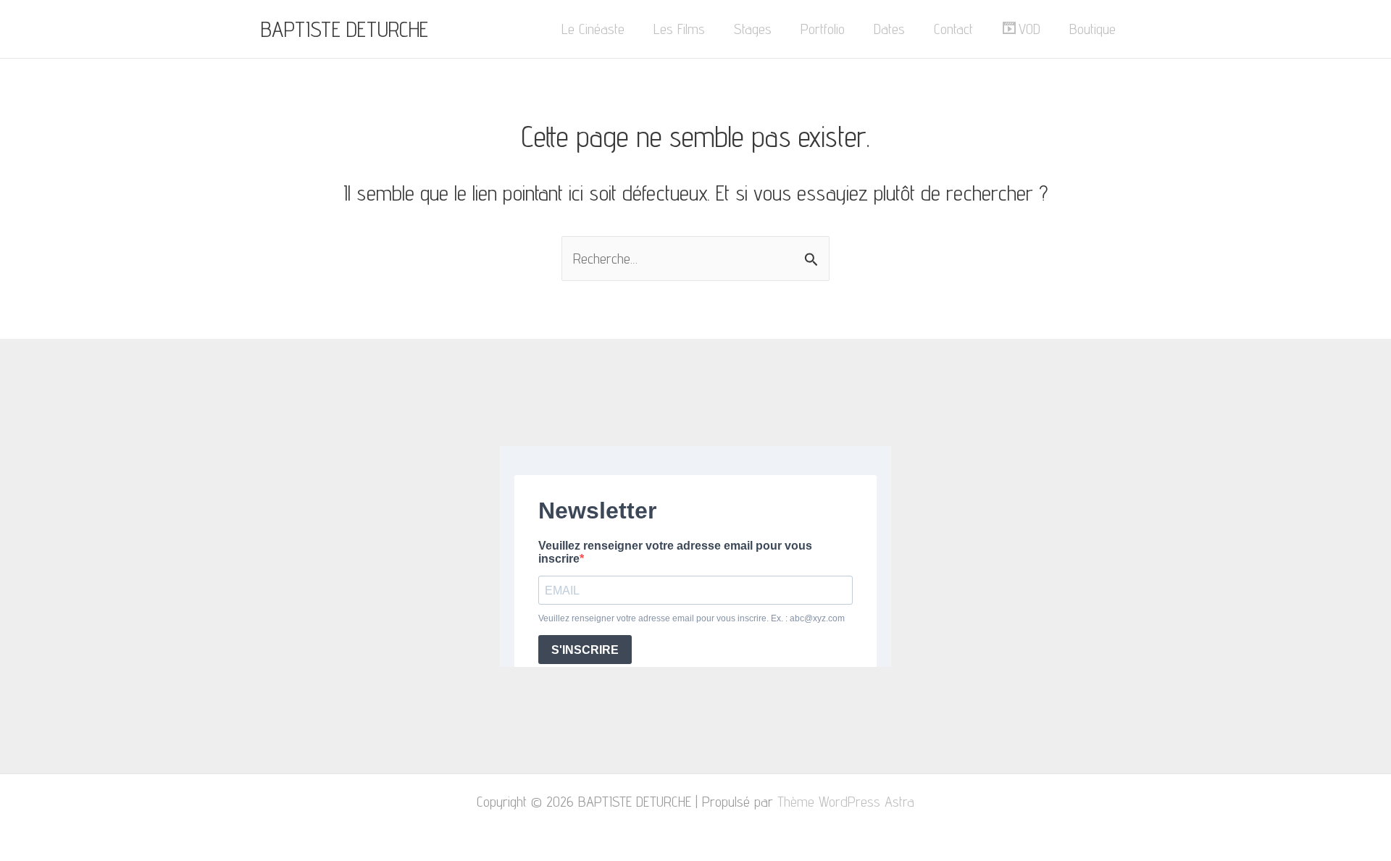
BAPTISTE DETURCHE (344, 29)
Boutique (1092, 29)
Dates (889, 29)
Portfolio (823, 29)
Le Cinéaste (593, 29)
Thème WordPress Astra (845, 801)
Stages (753, 29)
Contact (953, 29)
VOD (1029, 29)
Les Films (679, 29)
